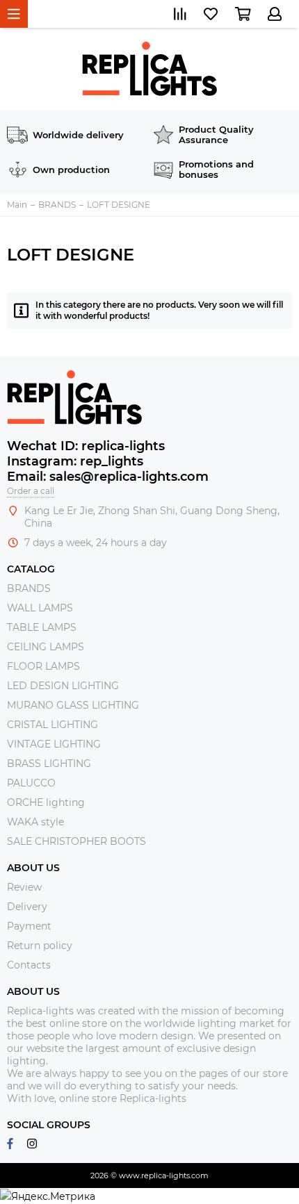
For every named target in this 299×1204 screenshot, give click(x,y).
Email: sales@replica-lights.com (108, 476)
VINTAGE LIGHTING (54, 744)
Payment (29, 926)
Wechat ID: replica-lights (86, 446)
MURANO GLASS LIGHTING (73, 705)
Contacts (29, 965)
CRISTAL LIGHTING (52, 724)
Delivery (27, 906)
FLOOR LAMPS (43, 666)
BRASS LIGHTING (49, 763)
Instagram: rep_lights (75, 461)
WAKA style (35, 822)
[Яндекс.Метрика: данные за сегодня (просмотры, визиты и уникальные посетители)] (47, 1196)
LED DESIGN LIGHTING (63, 685)
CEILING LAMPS (45, 647)
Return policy (39, 945)
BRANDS (29, 588)
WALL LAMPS (40, 608)
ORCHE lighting (46, 802)
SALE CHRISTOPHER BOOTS (76, 841)
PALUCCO (31, 783)
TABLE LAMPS (41, 627)
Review (24, 887)
